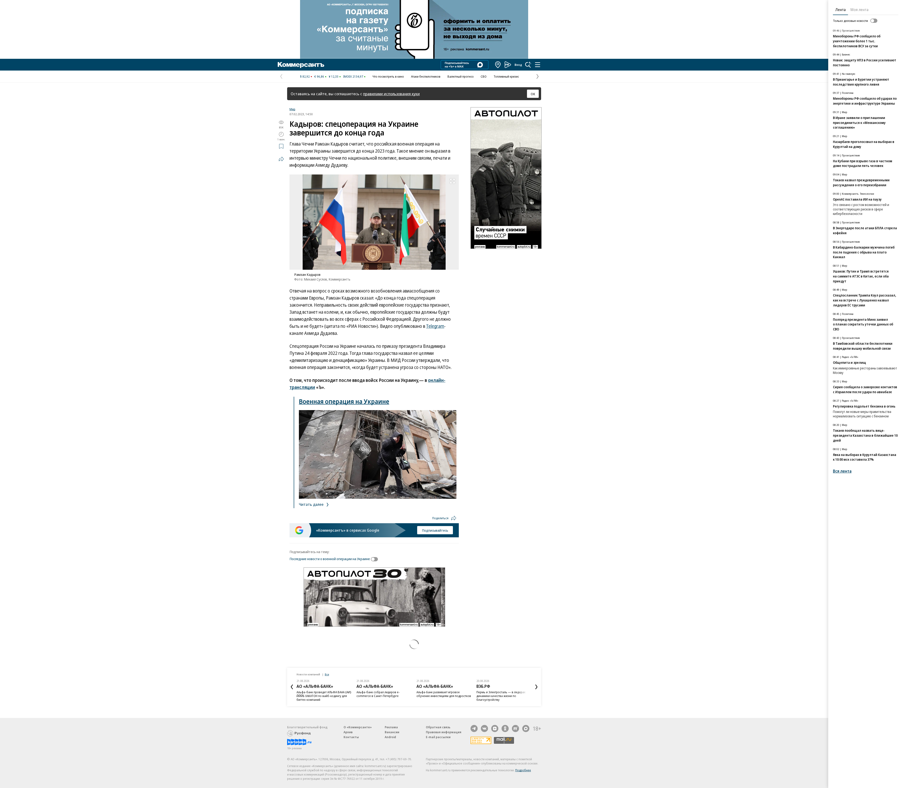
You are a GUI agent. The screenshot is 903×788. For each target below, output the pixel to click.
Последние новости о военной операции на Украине (329, 558)
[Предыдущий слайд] (292, 687)
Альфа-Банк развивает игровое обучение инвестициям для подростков (443, 694)
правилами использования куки (391, 93)
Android (390, 737)
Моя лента (859, 9)
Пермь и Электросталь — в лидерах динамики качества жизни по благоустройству (500, 696)
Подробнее (523, 770)
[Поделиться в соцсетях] (281, 159)
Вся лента (842, 471)
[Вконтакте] (484, 728)
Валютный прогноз (461, 76)
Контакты (351, 737)
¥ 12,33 (333, 76)
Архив (348, 732)
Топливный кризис (506, 76)
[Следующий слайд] (536, 687)
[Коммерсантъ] (301, 64)
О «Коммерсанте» (358, 727)
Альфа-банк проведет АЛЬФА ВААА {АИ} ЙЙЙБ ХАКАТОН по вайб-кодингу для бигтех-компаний (324, 696)
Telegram (435, 326)
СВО (484, 76)
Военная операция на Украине (344, 401)
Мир (292, 109)
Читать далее (312, 504)
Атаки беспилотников (425, 76)
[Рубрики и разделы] (537, 64)
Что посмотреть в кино (388, 76)
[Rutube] (515, 728)
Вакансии (392, 732)
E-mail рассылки (438, 737)
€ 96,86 (319, 76)
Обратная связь (438, 727)
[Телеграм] (474, 728)
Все (327, 674)
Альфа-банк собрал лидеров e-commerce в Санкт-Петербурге (378, 694)
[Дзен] (494, 728)
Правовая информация (443, 732)
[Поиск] (528, 64)
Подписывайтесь (435, 530)
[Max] (525, 728)
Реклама (391, 727)
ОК (533, 93)
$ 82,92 (305, 76)
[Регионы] (498, 64)
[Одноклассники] (505, 728)
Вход (518, 65)
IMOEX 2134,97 (353, 76)
